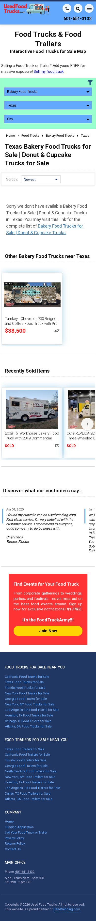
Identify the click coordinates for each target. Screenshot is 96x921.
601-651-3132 (24, 871)
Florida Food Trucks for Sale (25, 688)
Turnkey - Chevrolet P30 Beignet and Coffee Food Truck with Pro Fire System (31, 323)
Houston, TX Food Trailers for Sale (29, 782)
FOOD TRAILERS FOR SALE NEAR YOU (36, 740)
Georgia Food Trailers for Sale (26, 766)
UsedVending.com (66, 909)
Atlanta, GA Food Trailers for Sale (28, 799)
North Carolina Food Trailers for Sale (30, 771)
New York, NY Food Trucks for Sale (29, 704)
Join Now (48, 630)
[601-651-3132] (67, 8)
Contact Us (13, 849)
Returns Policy (15, 843)
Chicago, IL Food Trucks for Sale (28, 721)
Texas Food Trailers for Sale (24, 749)
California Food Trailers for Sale (27, 754)
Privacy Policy (14, 838)
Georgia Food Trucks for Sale (26, 699)
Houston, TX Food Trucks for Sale (29, 715)
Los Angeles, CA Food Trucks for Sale (32, 710)
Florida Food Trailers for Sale (25, 760)
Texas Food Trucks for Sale (24, 682)
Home (9, 821)
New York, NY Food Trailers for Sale (30, 777)
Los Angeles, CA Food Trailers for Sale (32, 788)
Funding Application (19, 827)
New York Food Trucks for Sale (27, 693)
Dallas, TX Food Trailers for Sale (27, 793)
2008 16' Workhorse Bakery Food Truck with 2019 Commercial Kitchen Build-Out (32, 438)
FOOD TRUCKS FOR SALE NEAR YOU (35, 667)
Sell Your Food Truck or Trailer (26, 832)
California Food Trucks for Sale (27, 677)
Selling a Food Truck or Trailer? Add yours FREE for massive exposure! (43, 68)
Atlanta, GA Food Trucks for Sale (28, 726)
